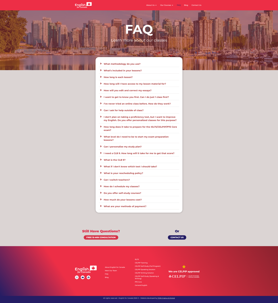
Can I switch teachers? (117, 180)
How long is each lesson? (118, 77)
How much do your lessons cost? (123, 199)
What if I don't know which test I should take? (130, 166)
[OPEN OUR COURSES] (172, 5)
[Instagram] (77, 277)
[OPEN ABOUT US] (156, 5)
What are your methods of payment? (125, 206)
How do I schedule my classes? (122, 186)
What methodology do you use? (122, 64)
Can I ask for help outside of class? (124, 110)
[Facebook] (88, 277)
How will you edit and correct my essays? (127, 90)
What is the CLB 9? (115, 160)
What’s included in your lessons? (123, 70)
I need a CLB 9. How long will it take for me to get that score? (139, 153)
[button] (139, 63)
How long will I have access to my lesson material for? (135, 84)
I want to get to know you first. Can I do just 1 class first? (136, 97)
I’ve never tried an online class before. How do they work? (137, 103)
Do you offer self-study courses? (122, 193)
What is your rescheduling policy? (123, 173)
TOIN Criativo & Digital (166, 298)
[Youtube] (82, 277)
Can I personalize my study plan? (123, 146)
